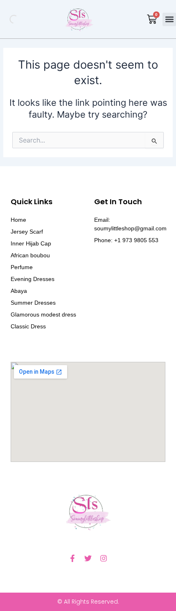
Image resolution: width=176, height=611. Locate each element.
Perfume (22, 267)
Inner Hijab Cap (31, 243)
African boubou (30, 255)
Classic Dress (28, 326)
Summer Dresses (33, 302)
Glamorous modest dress (43, 314)
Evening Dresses (32, 279)
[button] (169, 19)
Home (18, 219)
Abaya (19, 291)
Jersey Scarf (27, 231)
